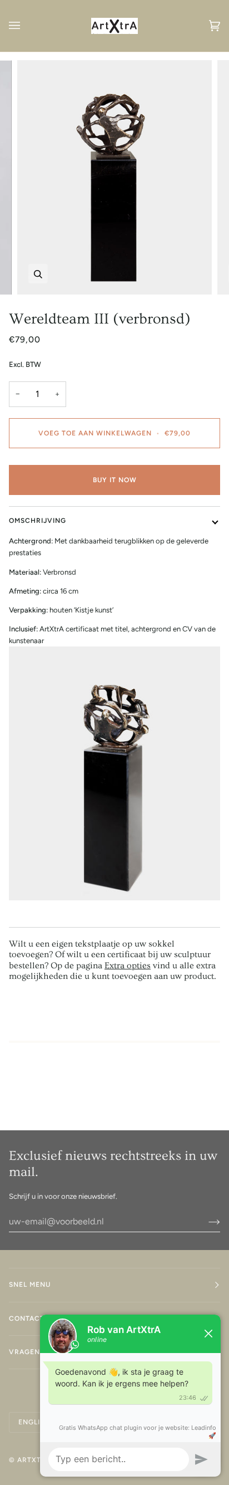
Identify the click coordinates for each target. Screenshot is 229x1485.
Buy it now (115, 480)
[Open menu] (25, 26)
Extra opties (127, 966)
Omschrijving (37, 521)
